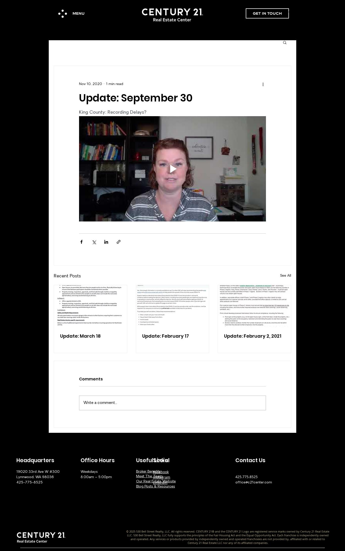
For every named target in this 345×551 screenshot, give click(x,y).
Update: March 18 (80, 336)
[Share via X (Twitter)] (93, 241)
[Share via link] (118, 241)
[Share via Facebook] (81, 241)
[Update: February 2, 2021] (254, 305)
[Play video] (172, 168)
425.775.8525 (246, 476)
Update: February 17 (165, 336)
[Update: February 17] (172, 305)
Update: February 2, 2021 (252, 336)
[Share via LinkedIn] (106, 241)
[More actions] (263, 84)
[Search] (291, 12)
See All (285, 276)
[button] (62, 13)
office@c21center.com (253, 482)
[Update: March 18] (90, 305)
